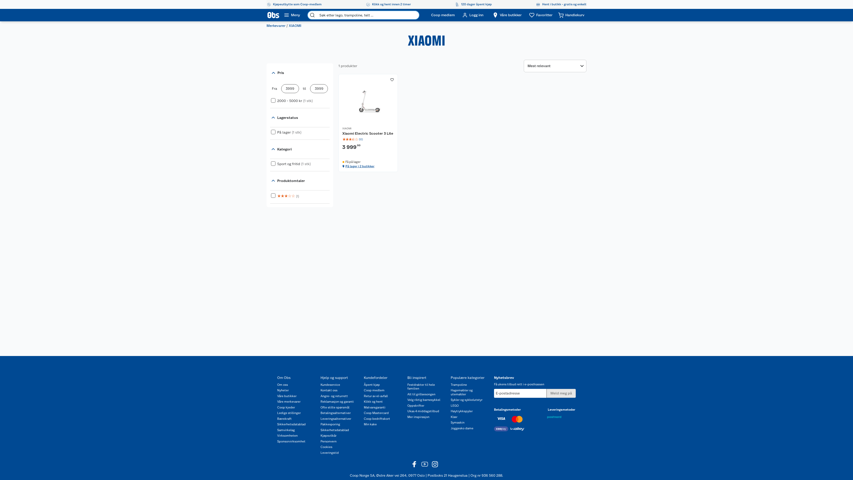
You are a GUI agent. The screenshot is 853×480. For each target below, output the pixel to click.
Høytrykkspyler (462, 411)
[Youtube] (424, 464)
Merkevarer (276, 26)
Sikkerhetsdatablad (291, 424)
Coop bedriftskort (377, 418)
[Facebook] (414, 464)
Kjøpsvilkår (329, 435)
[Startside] (273, 15)
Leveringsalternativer (336, 418)
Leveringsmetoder (561, 409)
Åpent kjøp (372, 384)
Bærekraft (284, 418)
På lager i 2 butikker (360, 166)
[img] (368, 139)
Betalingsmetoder (507, 409)
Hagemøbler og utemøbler (462, 392)
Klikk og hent (373, 401)
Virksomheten (287, 435)
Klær (454, 417)
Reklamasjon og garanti (337, 401)
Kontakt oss (329, 390)
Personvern (329, 441)
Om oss (282, 384)
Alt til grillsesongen (421, 394)
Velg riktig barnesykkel (423, 400)
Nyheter (283, 390)
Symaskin (457, 422)
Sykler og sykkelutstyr (466, 400)
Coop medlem (374, 390)
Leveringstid (330, 452)
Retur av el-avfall (376, 396)
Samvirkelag (286, 430)
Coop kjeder (286, 407)
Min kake (370, 424)
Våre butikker (287, 396)
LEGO (455, 405)
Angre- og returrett (334, 396)
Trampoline (459, 384)
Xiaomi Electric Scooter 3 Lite (367, 133)
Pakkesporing (330, 424)
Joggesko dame (462, 428)
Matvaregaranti (374, 407)
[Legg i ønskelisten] (392, 80)
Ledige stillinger (289, 413)
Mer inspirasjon (418, 417)
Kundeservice (330, 384)
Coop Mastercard (376, 413)
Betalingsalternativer (336, 413)
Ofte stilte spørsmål (335, 407)
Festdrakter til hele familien (421, 386)
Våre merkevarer (289, 401)
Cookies (326, 447)
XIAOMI (346, 128)
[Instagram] (435, 464)
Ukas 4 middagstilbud (423, 411)
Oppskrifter (415, 405)
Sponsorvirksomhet (291, 441)
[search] (312, 15)
